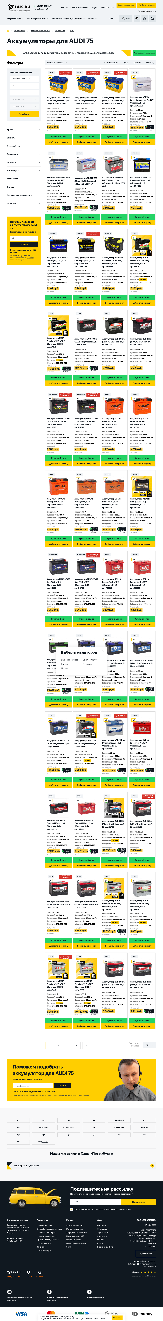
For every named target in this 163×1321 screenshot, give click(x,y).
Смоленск (87, 664)
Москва (64, 668)
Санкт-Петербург (91, 660)
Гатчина (64, 664)
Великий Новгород (69, 660)
